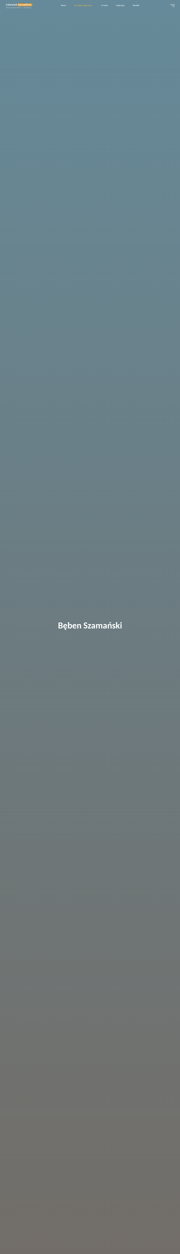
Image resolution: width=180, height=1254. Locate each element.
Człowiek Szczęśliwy (18, 4)
